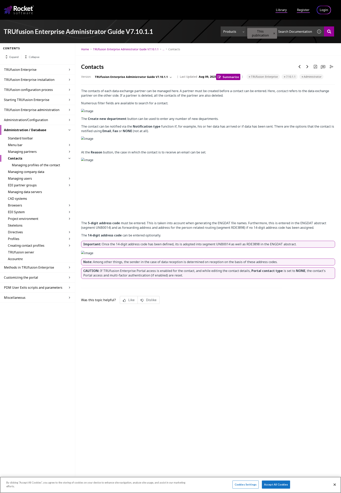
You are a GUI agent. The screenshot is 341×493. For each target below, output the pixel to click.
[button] (274, 33)
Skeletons (15, 225)
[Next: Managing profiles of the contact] (307, 67)
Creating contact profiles (26, 245)
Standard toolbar (20, 138)
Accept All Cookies (276, 484)
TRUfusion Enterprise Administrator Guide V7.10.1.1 (126, 49)
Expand (14, 57)
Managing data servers (25, 192)
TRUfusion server (21, 252)
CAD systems (17, 198)
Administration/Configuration (26, 120)
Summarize (231, 77)
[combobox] (280, 31)
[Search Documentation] (329, 31)
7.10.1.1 (291, 76)
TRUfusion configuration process (28, 90)
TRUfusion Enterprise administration (31, 110)
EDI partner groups (22, 185)
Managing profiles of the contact (36, 165)
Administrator (312, 76)
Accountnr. (15, 259)
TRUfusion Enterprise (20, 69)
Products (229, 31)
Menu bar (15, 145)
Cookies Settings (246, 484)
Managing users (20, 178)
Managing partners (22, 151)
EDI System (16, 212)
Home (85, 49)
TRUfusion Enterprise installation (29, 79)
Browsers (15, 205)
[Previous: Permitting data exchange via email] (300, 67)
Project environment (23, 219)
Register (303, 10)
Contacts (15, 158)
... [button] (163, 49)
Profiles (13, 239)
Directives (15, 232)
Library (281, 10)
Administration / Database (25, 130)
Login (324, 10)
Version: (86, 76)
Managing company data (26, 172)
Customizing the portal (21, 277)
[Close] (334, 484)
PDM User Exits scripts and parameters (33, 287)
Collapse (34, 57)
